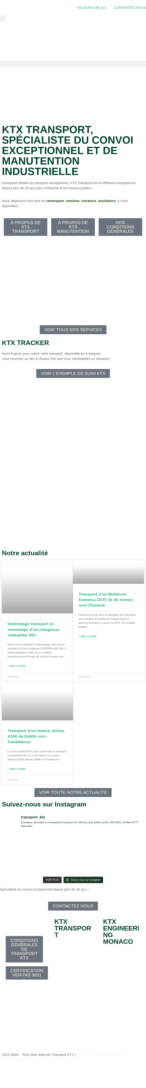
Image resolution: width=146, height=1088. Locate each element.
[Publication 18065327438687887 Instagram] (91, 843)
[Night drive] (19, 864)
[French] (138, 41)
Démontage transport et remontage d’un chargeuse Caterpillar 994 (34, 629)
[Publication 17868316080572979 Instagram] (55, 843)
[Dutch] (129, 41)
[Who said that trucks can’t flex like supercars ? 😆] (55, 864)
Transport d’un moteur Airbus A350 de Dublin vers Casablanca (36, 736)
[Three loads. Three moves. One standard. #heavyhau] (127, 843)
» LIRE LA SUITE (16, 666)
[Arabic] (124, 41)
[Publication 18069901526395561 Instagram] (19, 843)
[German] (143, 41)
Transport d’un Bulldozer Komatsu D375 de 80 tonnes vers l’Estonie (106, 600)
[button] (3, 18)
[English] (134, 41)
